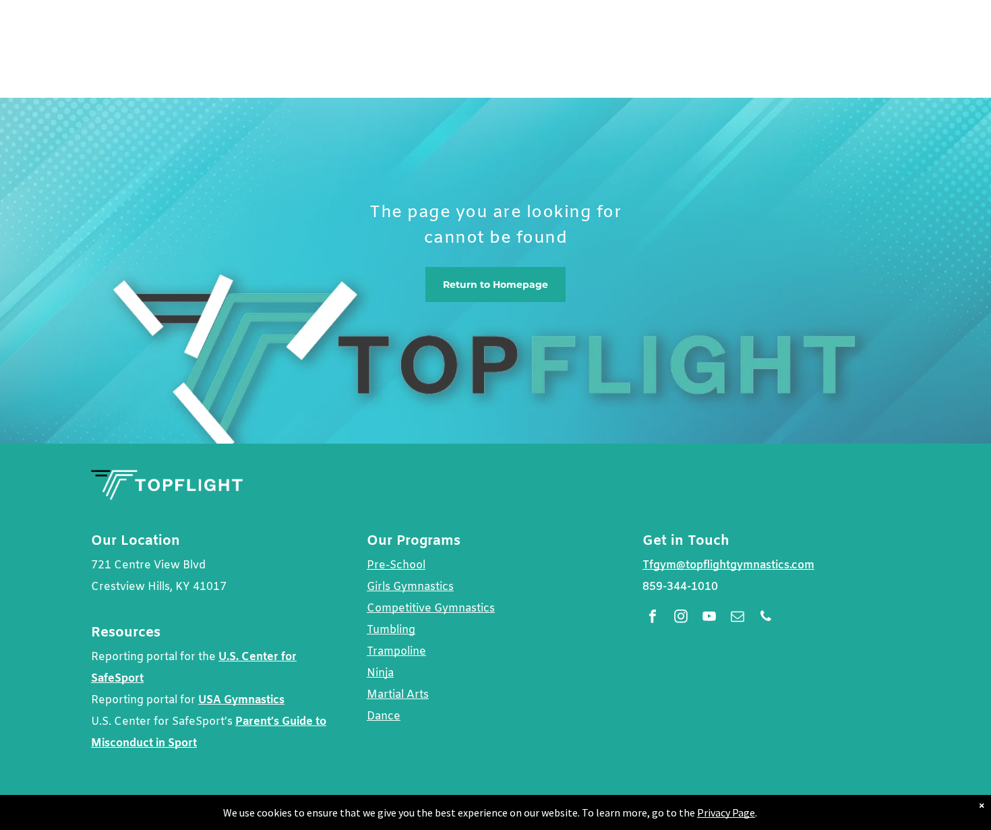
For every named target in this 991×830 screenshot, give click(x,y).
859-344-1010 (680, 587)
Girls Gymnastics (410, 587)
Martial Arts (398, 695)
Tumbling (391, 630)
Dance (383, 716)
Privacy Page (726, 812)
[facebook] (652, 618)
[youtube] (709, 618)
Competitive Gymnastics (431, 608)
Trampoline (396, 652)
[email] (737, 618)
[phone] (766, 618)
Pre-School (396, 565)
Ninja (380, 673)
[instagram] (681, 618)
